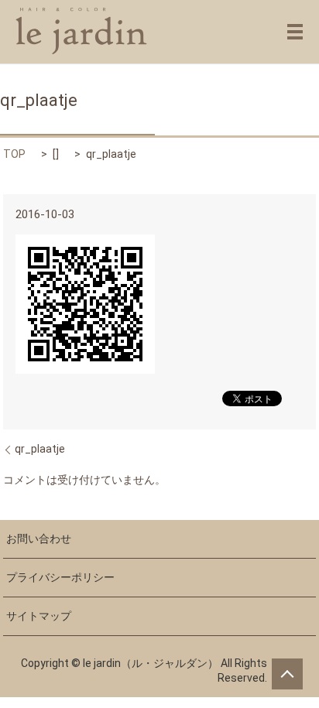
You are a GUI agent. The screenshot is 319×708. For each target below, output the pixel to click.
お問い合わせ (38, 538)
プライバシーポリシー (60, 577)
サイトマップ (38, 616)
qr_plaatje (40, 449)
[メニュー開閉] (295, 31)
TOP (14, 154)
